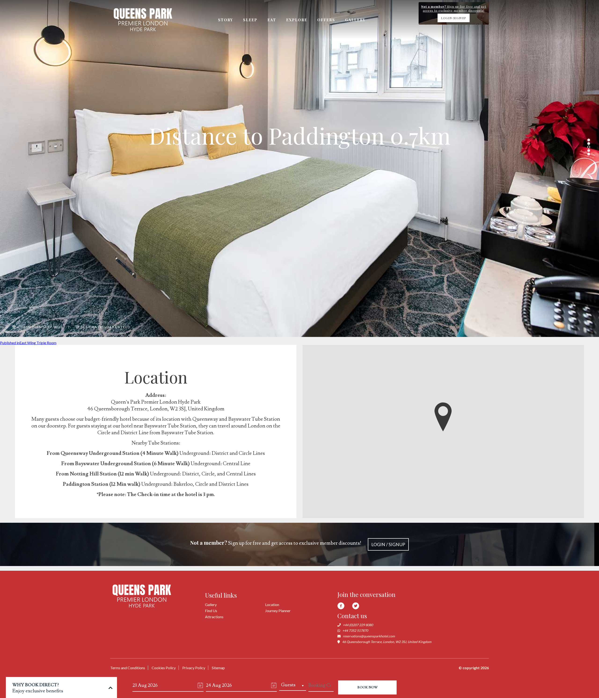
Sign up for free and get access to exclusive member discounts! (297, 543)
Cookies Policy (164, 667)
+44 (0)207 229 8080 (358, 625)
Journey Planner (278, 610)
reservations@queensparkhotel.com (369, 636)
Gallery (355, 19)
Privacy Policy (193, 667)
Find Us (211, 610)
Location (272, 604)
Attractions (214, 616)
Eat (271, 19)
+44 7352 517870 (355, 630)
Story (225, 19)
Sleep (250, 19)
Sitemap (218, 667)
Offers (326, 19)
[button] (443, 416)
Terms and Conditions (127, 667)
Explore (296, 19)
